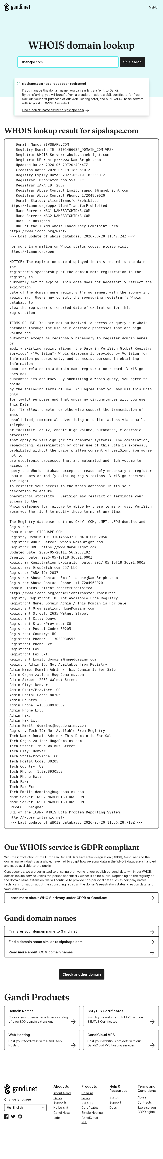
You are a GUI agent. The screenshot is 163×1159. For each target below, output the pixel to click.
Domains (87, 1093)
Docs (113, 1107)
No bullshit (60, 1107)
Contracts (145, 1102)
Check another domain (81, 974)
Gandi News (61, 1112)
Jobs (56, 1117)
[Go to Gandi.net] (17, 7)
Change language (17, 1099)
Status (114, 1097)
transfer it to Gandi (104, 90)
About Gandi (62, 1093)
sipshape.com (32, 83)
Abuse (142, 1097)
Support (115, 1102)
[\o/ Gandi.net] (25, 1089)
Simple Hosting (92, 1112)
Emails (86, 1098)
